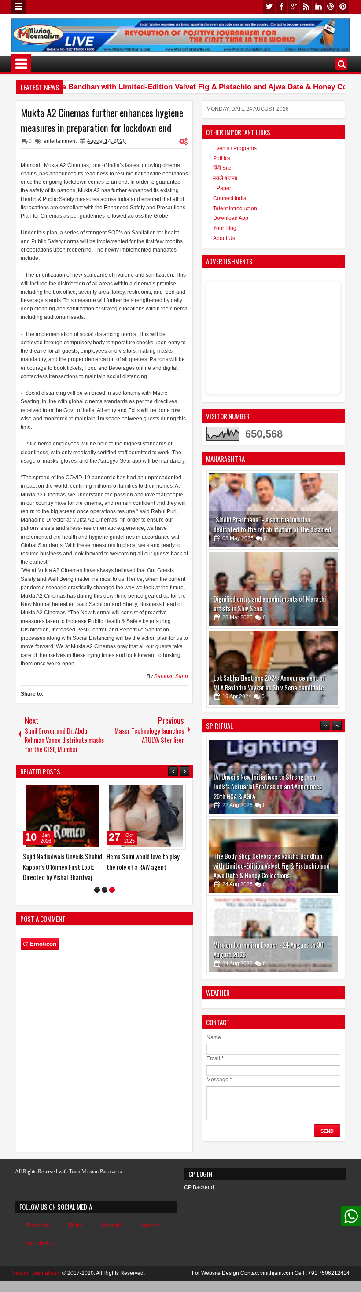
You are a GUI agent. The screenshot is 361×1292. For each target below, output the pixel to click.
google (293, 7)
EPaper (222, 188)
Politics (221, 158)
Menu (18, 7)
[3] (112, 900)
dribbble (330, 7)
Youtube (151, 1236)
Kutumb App (40, 1253)
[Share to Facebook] (73, 791)
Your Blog (224, 228)
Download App (230, 218)
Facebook (37, 1236)
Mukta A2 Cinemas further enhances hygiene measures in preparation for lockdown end (102, 120)
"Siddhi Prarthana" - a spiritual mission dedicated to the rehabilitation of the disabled (272, 524)
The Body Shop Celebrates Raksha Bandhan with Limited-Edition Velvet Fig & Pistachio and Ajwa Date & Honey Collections (272, 865)
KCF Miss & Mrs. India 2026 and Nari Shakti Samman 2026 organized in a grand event (61, 866)
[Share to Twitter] (82, 791)
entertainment (60, 141)
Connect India (230, 198)
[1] (97, 900)
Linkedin (112, 1236)
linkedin (318, 7)
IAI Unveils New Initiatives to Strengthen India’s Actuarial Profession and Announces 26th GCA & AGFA (268, 786)
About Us (224, 238)
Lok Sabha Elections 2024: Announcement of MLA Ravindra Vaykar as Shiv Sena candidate (269, 682)
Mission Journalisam (36, 1283)
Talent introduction (235, 208)
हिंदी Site (222, 168)
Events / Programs (235, 148)
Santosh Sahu (171, 676)
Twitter (75, 1236)
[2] (104, 900)
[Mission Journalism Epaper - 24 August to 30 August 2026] (273, 935)
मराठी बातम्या (225, 178)
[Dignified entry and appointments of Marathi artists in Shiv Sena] (273, 589)
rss (306, 7)
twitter (269, 7)
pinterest (343, 7)
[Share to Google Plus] (92, 791)
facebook (281, 7)
